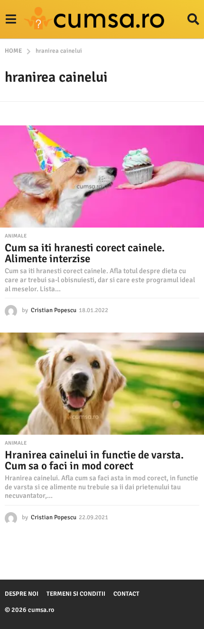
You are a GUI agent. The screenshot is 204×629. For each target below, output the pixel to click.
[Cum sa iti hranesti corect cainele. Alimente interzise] (102, 176)
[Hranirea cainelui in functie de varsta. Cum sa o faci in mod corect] (102, 384)
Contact (126, 594)
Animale (16, 236)
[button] (11, 19)
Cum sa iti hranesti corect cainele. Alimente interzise (85, 253)
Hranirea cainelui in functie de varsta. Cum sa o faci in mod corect (94, 460)
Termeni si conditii (75, 594)
